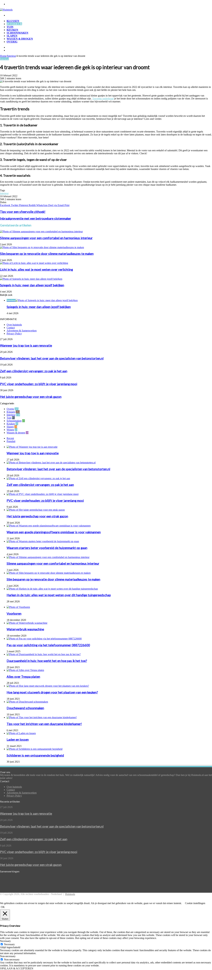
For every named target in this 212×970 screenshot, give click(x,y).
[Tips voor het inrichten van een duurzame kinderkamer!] (42, 717)
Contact (11, 327)
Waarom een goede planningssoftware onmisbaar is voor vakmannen (54, 532)
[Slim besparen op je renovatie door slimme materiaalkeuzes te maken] (42, 247)
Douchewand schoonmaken (25, 708)
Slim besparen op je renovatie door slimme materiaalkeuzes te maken (47, 254)
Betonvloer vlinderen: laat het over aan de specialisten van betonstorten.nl (52, 358)
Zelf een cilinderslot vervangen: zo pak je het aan (33, 371)
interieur (4, 193)
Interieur (14, 23)
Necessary (9, 944)
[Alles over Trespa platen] (25, 670)
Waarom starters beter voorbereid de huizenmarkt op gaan (47, 548)
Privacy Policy (14, 333)
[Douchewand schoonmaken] (27, 701)
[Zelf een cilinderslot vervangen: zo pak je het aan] (38, 478)
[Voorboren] (18, 607)
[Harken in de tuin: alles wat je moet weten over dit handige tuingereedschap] (52, 588)
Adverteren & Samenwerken (22, 330)
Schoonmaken (17, 32)
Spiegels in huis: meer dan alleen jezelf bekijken (32, 285)
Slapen (12, 35)
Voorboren (14, 613)
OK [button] (3, 907)
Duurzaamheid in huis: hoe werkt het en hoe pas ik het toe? (47, 661)
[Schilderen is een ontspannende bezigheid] (34, 749)
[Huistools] (6, 9)
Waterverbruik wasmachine (25, 629)
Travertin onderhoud (103, 98)
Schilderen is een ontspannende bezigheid (35, 755)
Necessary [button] (5, 941)
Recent (10, 438)
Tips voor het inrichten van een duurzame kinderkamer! (44, 724)
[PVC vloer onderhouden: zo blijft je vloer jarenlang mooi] (43, 494)
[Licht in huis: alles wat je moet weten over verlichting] (34, 263)
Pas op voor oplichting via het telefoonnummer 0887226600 (48, 645)
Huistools (70, 894)
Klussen (13, 20)
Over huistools (14, 324)
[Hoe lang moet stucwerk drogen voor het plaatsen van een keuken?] (48, 685)
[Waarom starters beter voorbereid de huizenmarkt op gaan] (43, 541)
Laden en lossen (18, 739)
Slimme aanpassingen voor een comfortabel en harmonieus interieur (46, 238)
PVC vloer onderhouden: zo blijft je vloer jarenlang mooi (38, 384)
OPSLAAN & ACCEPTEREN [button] (16, 968)
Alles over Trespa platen (23, 676)
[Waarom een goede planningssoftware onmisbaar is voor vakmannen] (49, 525)
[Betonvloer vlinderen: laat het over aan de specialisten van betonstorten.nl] (51, 462)
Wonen (10, 429)
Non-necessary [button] (8, 956)
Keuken (12, 29)
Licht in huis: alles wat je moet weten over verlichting (36, 269)
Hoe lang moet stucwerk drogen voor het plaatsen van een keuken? (52, 692)
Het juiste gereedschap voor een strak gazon (30, 397)
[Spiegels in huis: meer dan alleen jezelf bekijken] (31, 278)
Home (3, 56)
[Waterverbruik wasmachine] (27, 623)
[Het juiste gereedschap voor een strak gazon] (36, 509)
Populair (11, 441)
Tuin (10, 26)
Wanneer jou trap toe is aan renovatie (26, 345)
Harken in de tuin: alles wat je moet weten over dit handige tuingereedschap (59, 595)
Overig (12, 41)
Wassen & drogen (20, 38)
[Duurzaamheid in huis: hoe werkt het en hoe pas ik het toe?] (44, 654)
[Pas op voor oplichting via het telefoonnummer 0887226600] (44, 638)
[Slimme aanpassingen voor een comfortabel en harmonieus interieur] (41, 231)
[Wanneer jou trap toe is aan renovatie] (32, 446)
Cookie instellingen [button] (195, 903)
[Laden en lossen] (21, 733)
